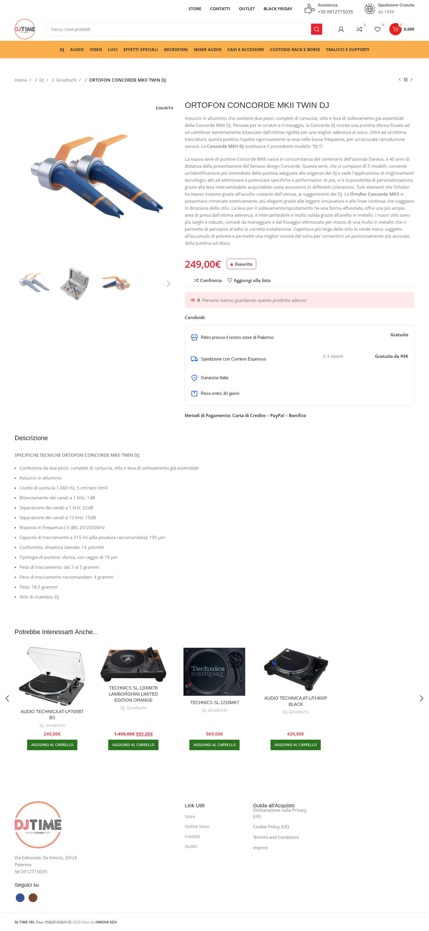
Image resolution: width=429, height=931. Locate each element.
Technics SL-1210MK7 (214, 702)
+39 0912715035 (335, 12)
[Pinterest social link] (221, 317)
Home (21, 80)
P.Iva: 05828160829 (41, 922)
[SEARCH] (316, 29)
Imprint (260, 847)
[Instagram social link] (33, 897)
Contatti (192, 836)
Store (190, 816)
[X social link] (215, 317)
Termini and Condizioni (276, 837)
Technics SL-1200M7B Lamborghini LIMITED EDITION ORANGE (133, 694)
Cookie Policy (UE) (271, 827)
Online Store (197, 826)
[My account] (341, 29)
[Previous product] (400, 80)
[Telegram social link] (233, 317)
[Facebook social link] (210, 317)
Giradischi (67, 80)
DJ (42, 80)
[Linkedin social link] (227, 317)
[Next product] (411, 80)
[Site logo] (25, 29)
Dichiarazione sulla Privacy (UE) (280, 813)
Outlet (191, 846)
